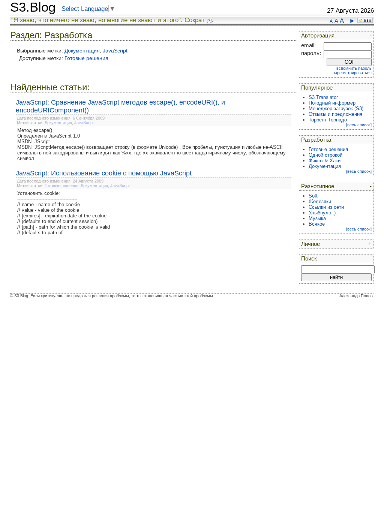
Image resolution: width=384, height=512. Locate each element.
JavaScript (115, 51)
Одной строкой (325, 155)
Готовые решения (86, 58)
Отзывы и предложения (335, 114)
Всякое (317, 224)
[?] (209, 20)
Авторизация (317, 36)
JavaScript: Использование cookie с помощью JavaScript (104, 173)
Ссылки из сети (326, 207)
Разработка (316, 140)
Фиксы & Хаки (324, 160)
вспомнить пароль (354, 68)
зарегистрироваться (352, 72)
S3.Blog (33, 7)
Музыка (317, 218)
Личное (310, 244)
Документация (82, 51)
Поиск (309, 259)
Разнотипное (317, 186)
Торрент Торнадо (328, 120)
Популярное (317, 88)
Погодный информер (332, 103)
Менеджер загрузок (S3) (336, 108)
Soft (313, 196)
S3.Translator (323, 97)
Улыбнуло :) (322, 213)
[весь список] (359, 125)
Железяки (320, 201)
